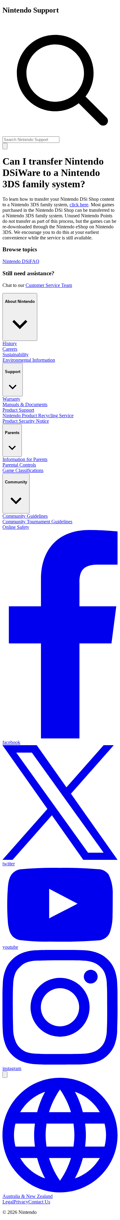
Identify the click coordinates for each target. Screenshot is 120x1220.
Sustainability (15, 354)
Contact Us (39, 1201)
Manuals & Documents (24, 404)
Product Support (18, 410)
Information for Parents (24, 459)
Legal (8, 1201)
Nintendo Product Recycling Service (38, 415)
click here (79, 204)
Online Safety (15, 527)
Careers (9, 349)
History (9, 343)
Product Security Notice (25, 421)
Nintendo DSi (16, 261)
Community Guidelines (25, 516)
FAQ (34, 261)
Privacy (21, 1201)
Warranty (11, 399)
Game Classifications (22, 470)
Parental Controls (19, 464)
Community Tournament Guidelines (37, 521)
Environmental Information (28, 360)
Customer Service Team (49, 285)
